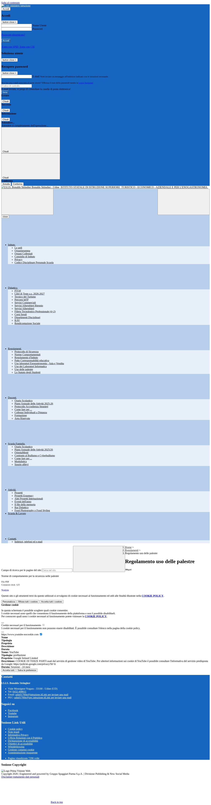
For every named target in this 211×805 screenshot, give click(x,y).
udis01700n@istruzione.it (41, 694)
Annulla (6, 184)
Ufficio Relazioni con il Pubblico (25, 737)
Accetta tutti (51, 601)
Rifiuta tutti (28, 601)
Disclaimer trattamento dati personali (20, 776)
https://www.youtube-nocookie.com (20, 634)
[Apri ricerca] (184, 202)
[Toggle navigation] (27, 202)
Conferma (17, 184)
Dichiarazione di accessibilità (23, 740)
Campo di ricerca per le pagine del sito (21, 570)
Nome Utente (39, 25)
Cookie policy (15, 729)
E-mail (35, 76)
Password (37, 28)
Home (128, 547)
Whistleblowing (16, 746)
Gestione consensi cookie (21, 749)
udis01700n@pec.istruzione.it (42, 697)
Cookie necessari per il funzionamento (21, 625)
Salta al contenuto (10, 2)
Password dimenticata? (13, 34)
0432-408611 (19, 691)
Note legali (13, 732)
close (5, 216)
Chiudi (6, 101)
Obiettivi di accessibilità (20, 743)
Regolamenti (131, 550)
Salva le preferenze (27, 670)
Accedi (6, 9)
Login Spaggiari (86, 83)
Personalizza (9, 601)
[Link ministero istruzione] (15, 5)
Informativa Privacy (18, 734)
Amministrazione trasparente (23, 752)
